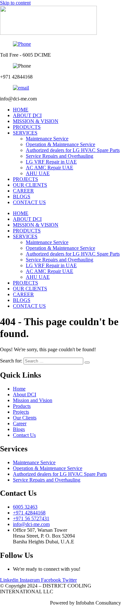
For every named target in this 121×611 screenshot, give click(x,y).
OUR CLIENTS (30, 185)
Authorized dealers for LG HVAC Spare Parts (73, 150)
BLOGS (21, 196)
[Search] (87, 362)
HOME (20, 109)
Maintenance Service (47, 138)
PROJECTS (25, 179)
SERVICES (25, 133)
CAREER (23, 190)
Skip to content (15, 2)
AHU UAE (38, 173)
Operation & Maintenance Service (60, 144)
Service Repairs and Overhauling (59, 156)
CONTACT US (29, 202)
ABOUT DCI (27, 115)
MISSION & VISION (35, 121)
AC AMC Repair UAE (49, 167)
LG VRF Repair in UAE (51, 161)
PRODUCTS (27, 127)
